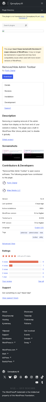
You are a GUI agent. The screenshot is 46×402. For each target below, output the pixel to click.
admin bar (24, 233)
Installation (9, 97)
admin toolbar (33, 233)
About (4, 312)
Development (10, 102)
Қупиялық (6, 323)
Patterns (27, 323)
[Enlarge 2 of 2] (41, 153)
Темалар (28, 316)
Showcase (28, 312)
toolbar (35, 237)
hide (41, 233)
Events (27, 335)
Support (7, 108)
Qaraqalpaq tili (13, 371)
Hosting (5, 319)
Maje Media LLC (13, 190)
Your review (7, 281)
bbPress (6, 358)
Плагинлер (28, 319)
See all (41, 281)
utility (41, 237)
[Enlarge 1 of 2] (19, 153)
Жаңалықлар (8, 316)
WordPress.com (9, 350)
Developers (7, 338)
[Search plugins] (26, 25)
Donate (28, 338)
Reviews (8, 91)
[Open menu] (42, 3)
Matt (5, 354)
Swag (27, 342)
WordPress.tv (9, 342)
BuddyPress (8, 361)
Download (8, 77)
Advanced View (8, 243)
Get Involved (29, 331)
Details (7, 85)
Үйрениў (5, 331)
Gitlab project (7, 139)
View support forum (10, 298)
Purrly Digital (10, 70)
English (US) (39, 228)
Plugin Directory (8, 10)
